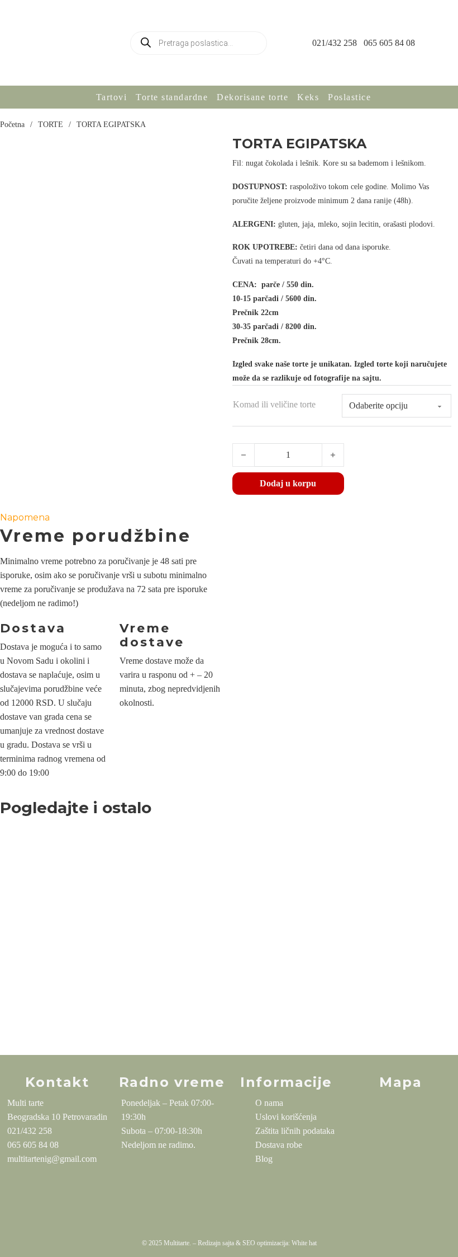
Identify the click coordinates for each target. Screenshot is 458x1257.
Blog (264, 1159)
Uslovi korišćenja (286, 1117)
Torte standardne (172, 97)
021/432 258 (334, 43)
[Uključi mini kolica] (449, 43)
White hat (304, 1243)
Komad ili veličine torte (274, 404)
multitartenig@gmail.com (52, 1159)
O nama (269, 1103)
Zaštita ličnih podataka (295, 1131)
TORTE (50, 124)
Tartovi (111, 97)
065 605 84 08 (389, 43)
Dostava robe (278, 1145)
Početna (12, 124)
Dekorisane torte (252, 97)
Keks (308, 97)
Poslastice (349, 97)
